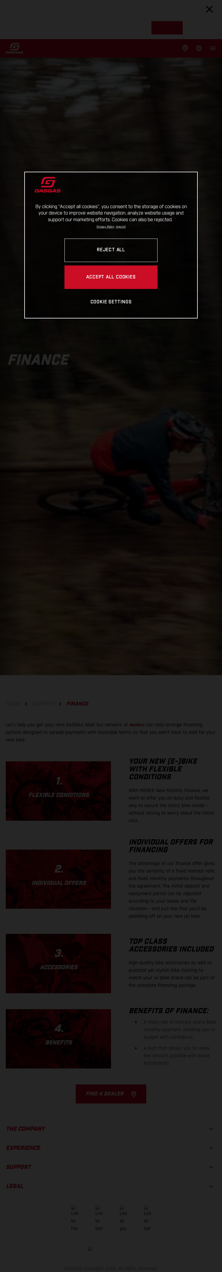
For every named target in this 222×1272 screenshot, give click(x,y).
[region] (111, 245)
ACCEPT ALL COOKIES (111, 277)
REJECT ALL (111, 250)
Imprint (121, 226)
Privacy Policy (105, 226)
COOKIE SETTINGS (111, 302)
